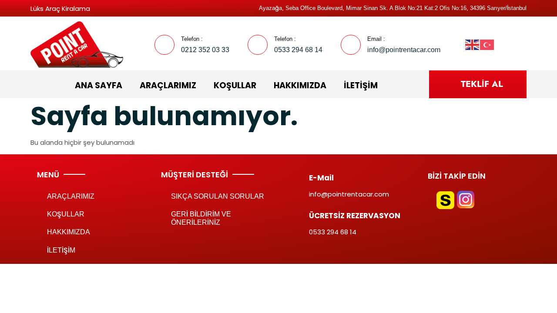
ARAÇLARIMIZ (168, 85)
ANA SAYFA (98, 85)
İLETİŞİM (361, 85)
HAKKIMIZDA (300, 85)
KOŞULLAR (235, 85)
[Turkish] (487, 44)
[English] (472, 44)
